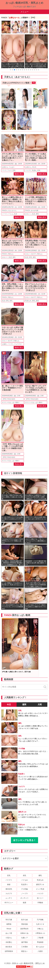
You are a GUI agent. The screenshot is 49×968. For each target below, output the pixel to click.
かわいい (28, 214)
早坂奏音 (40, 942)
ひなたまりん (12, 210)
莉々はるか (40, 947)
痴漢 (24, 903)
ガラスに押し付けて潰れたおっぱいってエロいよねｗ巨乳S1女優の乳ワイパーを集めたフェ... (12, 157)
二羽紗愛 (40, 938)
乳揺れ (34, 170)
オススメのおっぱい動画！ (11, 402)
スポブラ (9, 893)
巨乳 (14, 170)
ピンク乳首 (40, 889)
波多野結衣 (24, 929)
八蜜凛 (40, 951)
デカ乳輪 (24, 889)
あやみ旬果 (34, 210)
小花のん (9, 938)
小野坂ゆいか (40, 933)
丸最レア (24, 938)
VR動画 (40, 903)
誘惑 (37, 301)
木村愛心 (9, 942)
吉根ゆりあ (24, 933)
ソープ (4, 214)
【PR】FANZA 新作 (8, 399)
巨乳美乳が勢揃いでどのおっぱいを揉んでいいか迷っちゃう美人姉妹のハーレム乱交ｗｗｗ (35, 244)
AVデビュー (9, 903)
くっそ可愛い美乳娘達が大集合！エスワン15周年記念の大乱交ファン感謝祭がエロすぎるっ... (35, 200)
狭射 (8, 884)
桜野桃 (8, 924)
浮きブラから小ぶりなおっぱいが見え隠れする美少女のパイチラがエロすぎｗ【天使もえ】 (35, 287)
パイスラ (40, 893)
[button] (10, 69)
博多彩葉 (24, 924)
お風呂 (4, 344)
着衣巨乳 (9, 889)
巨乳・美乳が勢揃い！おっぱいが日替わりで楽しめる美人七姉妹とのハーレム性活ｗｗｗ (12, 287)
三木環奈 (24, 947)
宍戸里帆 (40, 920)
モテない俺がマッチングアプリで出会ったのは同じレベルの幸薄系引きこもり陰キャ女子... (35, 389)
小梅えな (40, 929)
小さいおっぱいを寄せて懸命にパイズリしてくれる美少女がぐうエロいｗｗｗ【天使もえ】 (12, 330)
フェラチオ (18, 344)
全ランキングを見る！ (24, 840)
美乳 (37, 214)
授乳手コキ (40, 884)
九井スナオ (40, 924)
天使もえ (11, 254)
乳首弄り (24, 884)
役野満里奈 (9, 951)
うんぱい (12, 167)
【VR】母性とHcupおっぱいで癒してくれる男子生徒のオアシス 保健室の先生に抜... (12, 447)
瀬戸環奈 (24, 942)
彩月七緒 (24, 920)
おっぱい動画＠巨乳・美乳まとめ (24, 2)
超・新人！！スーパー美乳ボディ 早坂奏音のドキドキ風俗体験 (12, 388)
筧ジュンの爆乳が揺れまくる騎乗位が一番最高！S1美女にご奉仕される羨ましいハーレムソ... (12, 200)
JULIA (34, 167)
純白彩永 (9, 947)
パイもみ (24, 880)
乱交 (15, 214)
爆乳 (40, 875)
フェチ (9, 170)
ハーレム (10, 214)
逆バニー (40, 898)
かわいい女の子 (30, 254)
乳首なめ (28, 301)
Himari (9, 929)
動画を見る (19, 174)
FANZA (4, 210)
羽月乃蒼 (9, 920)
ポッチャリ (24, 898)
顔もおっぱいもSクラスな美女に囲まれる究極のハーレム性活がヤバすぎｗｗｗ (12, 243)
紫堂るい (24, 951)
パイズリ (28, 170)
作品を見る (19, 406)
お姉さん (5, 167)
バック (4, 170)
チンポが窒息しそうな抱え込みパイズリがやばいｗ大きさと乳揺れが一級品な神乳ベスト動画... (35, 157)
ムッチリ (9, 898)
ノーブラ (24, 893)
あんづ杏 (9, 933)
